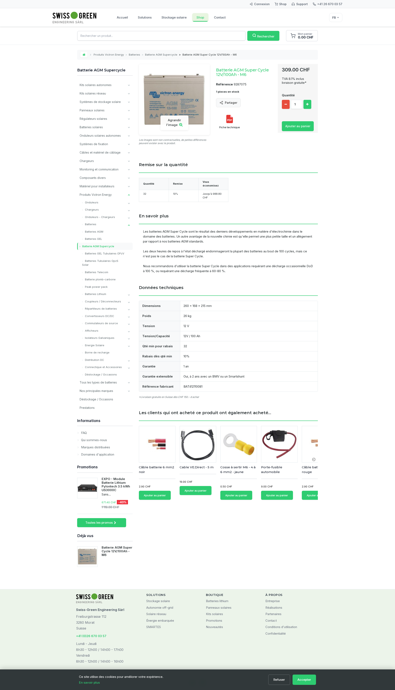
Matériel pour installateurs (97, 186)
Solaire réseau (156, 614)
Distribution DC (94, 359)
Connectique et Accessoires (103, 367)
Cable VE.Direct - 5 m (197, 467)
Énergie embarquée (160, 620)
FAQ (83, 433)
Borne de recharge (96, 352)
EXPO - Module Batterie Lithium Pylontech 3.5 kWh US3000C (116, 484)
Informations (88, 420)
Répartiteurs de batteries (100, 308)
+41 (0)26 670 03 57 (91, 636)
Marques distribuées (95, 447)
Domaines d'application (97, 454)
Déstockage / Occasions (100, 374)
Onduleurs (91, 202)
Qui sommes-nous (93, 440)
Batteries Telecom (96, 272)
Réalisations (273, 608)
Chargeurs (87, 161)
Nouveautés (214, 627)
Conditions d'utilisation (281, 627)
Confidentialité (275, 633)
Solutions (145, 17)
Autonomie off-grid (159, 608)
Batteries (134, 54)
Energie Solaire (94, 345)
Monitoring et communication (99, 169)
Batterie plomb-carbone (100, 279)
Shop (200, 17)
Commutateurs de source (101, 323)
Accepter (304, 680)
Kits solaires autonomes (96, 85)
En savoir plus (89, 682)
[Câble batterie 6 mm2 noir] (157, 444)
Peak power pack (96, 286)
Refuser (279, 680)
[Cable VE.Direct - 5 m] (198, 444)
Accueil (122, 17)
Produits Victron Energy (109, 54)
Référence (224, 84)
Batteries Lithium (95, 294)
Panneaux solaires (92, 110)
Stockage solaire (174, 17)
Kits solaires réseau (93, 93)
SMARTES (153, 627)
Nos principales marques (96, 391)
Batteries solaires (91, 127)
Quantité (288, 95)
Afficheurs (91, 330)
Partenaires (273, 614)
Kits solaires (214, 614)
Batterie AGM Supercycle (161, 54)
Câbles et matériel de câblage (100, 152)
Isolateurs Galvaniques (99, 337)
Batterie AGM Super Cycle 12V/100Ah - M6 (117, 551)
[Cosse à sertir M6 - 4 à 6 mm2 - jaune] (238, 444)
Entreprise (272, 601)
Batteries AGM (93, 231)
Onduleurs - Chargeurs (99, 217)
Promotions (87, 467)
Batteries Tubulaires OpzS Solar (100, 263)
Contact (220, 17)
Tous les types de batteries (98, 382)
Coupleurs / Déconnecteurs (102, 301)
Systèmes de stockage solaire (100, 102)
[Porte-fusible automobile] (279, 444)
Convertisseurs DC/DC (99, 316)
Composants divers (93, 177)
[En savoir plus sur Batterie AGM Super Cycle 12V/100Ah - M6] (87, 556)
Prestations (87, 407)
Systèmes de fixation (94, 144)
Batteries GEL (93, 238)
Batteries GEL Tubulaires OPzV (104, 253)
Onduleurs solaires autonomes (100, 135)
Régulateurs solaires (93, 118)
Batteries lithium (217, 601)
